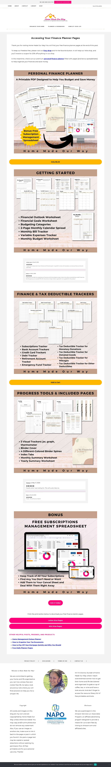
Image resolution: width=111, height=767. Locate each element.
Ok (95, 764)
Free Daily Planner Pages (22, 648)
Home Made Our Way (55, 17)
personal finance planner (54, 59)
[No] (109, 764)
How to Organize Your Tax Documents (27, 642)
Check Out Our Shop (63, 2)
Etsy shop (47, 51)
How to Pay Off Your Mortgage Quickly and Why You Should (36, 645)
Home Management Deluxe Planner (26, 639)
